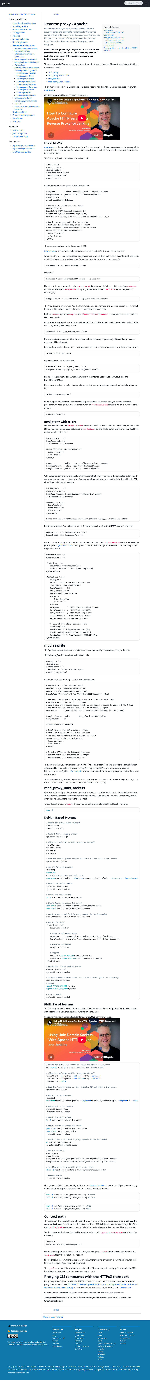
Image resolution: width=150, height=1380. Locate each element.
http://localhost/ (98, 1186)
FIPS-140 (18, 103)
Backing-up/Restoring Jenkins (26, 48)
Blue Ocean (18, 118)
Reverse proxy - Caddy (25, 79)
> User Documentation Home (22, 14)
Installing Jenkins (20, 26)
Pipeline (16, 36)
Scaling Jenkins (19, 112)
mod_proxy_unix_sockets (114, 37)
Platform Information (22, 29)
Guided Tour (18, 130)
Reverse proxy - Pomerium (26, 87)
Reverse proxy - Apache (26, 73)
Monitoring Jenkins (22, 51)
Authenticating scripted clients (27, 68)
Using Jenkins (19, 32)
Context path (109, 45)
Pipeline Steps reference (24, 148)
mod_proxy (108, 30)
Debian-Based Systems (115, 40)
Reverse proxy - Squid (25, 90)
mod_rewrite (109, 35)
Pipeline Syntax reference (24, 145)
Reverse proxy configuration (26, 70)
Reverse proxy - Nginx (25, 76)
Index (56, 14)
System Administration (24, 45)
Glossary (17, 121)
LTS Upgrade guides (22, 152)
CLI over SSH (125, 1287)
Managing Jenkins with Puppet (27, 62)
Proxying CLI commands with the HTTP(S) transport (120, 49)
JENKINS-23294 (65, 545)
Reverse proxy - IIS (23, 92)
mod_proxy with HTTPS (115, 32)
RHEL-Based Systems (114, 43)
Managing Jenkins (21, 39)
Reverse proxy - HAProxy (26, 84)
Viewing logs (20, 65)
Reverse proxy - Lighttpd (26, 81)
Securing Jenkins (20, 42)
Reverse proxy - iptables (26, 95)
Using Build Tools (20, 136)
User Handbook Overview (24, 23)
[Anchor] (91, 24)
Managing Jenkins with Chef (26, 59)
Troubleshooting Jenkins (24, 115)
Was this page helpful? (53, 1317)
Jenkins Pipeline (20, 133)
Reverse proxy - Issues (23, 98)
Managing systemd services (26, 101)
